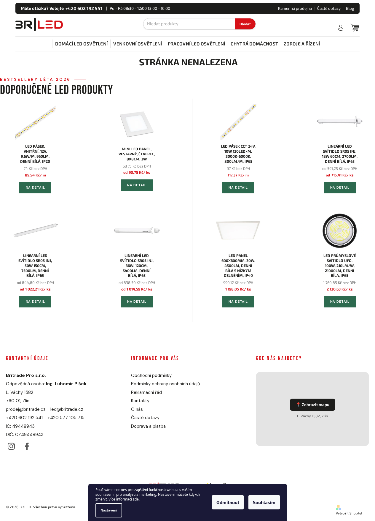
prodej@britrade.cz (26, 409)
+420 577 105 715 (65, 418)
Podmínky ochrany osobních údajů (165, 384)
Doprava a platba (148, 426)
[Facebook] (27, 445)
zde (136, 499)
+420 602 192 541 (24, 418)
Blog (350, 8)
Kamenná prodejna (295, 8)
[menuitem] (81, 44)
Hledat (245, 24)
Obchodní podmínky (151, 375)
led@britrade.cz (66, 409)
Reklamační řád (146, 392)
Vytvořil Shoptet (349, 513)
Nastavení (108, 510)
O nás (137, 409)
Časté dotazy (329, 8)
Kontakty (140, 401)
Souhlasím (264, 502)
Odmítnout (227, 502)
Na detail (35, 187)
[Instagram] (11, 445)
